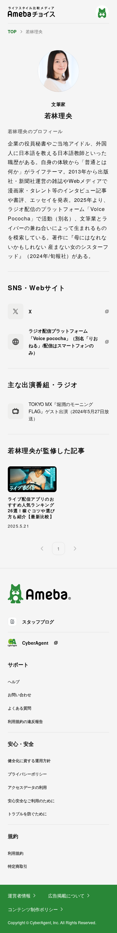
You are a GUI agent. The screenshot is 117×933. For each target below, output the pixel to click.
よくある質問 (19, 708)
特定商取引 (17, 866)
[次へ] (74, 548)
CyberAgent (35, 643)
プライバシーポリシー (27, 774)
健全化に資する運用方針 (29, 760)
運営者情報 (19, 895)
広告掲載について (66, 895)
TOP (12, 31)
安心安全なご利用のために (31, 801)
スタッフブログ (38, 621)
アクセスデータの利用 (27, 787)
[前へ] (42, 548)
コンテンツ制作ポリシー (33, 909)
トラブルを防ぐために (27, 814)
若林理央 (34, 31)
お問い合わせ (19, 695)
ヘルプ (14, 682)
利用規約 (15, 853)
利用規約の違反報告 (25, 721)
